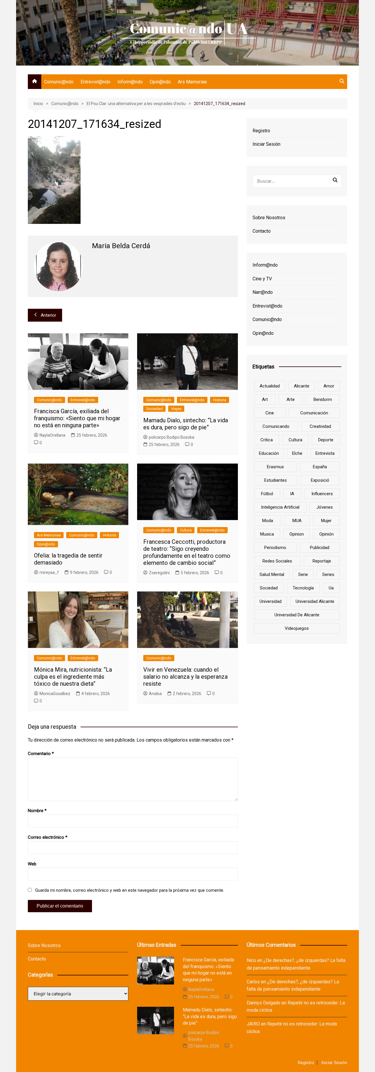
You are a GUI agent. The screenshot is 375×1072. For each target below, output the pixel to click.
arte (291, 399)
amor (328, 386)
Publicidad (319, 547)
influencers (322, 493)
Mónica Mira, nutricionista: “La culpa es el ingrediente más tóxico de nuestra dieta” (73, 676)
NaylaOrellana (52, 435)
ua (331, 588)
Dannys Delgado (263, 1003)
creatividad (320, 426)
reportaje (322, 561)
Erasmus (275, 466)
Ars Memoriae (192, 82)
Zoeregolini (159, 572)
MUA (296, 520)
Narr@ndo (263, 292)
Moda (267, 520)
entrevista (325, 453)
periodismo (275, 547)
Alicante (301, 386)
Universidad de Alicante (297, 615)
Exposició (320, 480)
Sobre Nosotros (269, 217)
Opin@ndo (160, 82)
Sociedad (154, 408)
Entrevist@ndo (95, 82)
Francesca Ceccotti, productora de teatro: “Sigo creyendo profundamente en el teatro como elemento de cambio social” (186, 552)
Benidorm (322, 399)
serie (303, 574)
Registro (261, 130)
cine (269, 413)
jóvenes (324, 507)
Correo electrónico (47, 837)
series (328, 574)
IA (292, 493)
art (265, 399)
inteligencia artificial (280, 507)
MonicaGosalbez (55, 693)
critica (266, 439)
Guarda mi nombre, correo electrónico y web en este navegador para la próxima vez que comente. (129, 890)
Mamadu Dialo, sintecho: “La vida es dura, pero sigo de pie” (185, 424)
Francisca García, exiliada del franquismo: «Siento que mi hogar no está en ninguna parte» (77, 418)
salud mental (272, 574)
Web (32, 864)
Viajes (176, 408)
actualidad (270, 386)
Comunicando (275, 426)
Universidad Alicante (315, 601)
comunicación (314, 413)
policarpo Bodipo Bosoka (171, 437)
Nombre (37, 810)
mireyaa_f (49, 572)
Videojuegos (297, 628)
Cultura (186, 530)
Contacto (262, 231)
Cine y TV (262, 279)
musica (267, 534)
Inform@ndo (130, 82)
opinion (296, 534)
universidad (271, 601)
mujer (326, 520)
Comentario (41, 753)
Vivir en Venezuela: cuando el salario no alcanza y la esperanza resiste (185, 676)
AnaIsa (155, 693)
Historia (219, 400)
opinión (326, 534)
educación (269, 453)
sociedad (269, 588)
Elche (297, 453)
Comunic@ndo (59, 82)
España (320, 466)
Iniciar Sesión (266, 144)
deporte (325, 439)
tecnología (303, 588)
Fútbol (267, 493)
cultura (295, 439)
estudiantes (275, 480)
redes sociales (277, 561)
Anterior (48, 315)
